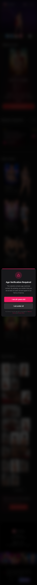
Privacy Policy (21, 313)
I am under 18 (19, 306)
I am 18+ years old (18, 299)
